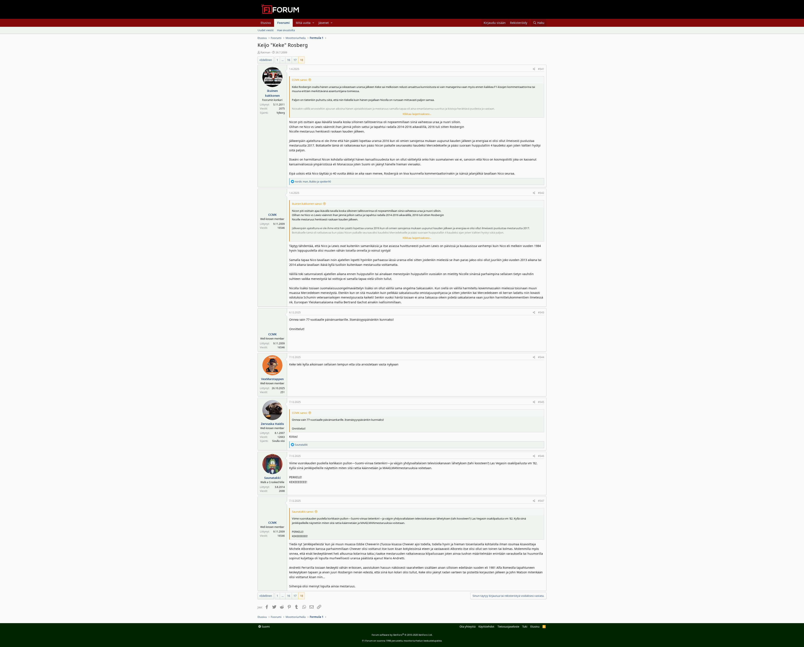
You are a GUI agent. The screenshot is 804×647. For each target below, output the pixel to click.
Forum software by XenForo (402, 634)
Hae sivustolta (286, 30)
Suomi (265, 626)
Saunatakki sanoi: (303, 511)
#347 (541, 501)
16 (288, 60)
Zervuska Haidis (272, 424)
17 (295, 60)
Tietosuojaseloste (508, 626)
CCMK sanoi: (299, 80)
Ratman (265, 52)
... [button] (282, 60)
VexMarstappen (272, 379)
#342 (541, 193)
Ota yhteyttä (467, 626)
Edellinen (266, 60)
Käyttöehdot (486, 626)
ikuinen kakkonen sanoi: (307, 204)
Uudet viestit (266, 30)
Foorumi (283, 23)
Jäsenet (323, 23)
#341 (541, 69)
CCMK (272, 215)
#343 (541, 312)
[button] (313, 23)
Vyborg (281, 112)
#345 (541, 402)
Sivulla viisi (278, 441)
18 (301, 60)
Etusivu (266, 23)
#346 (541, 456)
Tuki (524, 626)
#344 (541, 357)
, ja (313, 181)
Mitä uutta (303, 23)
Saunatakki (272, 478)
